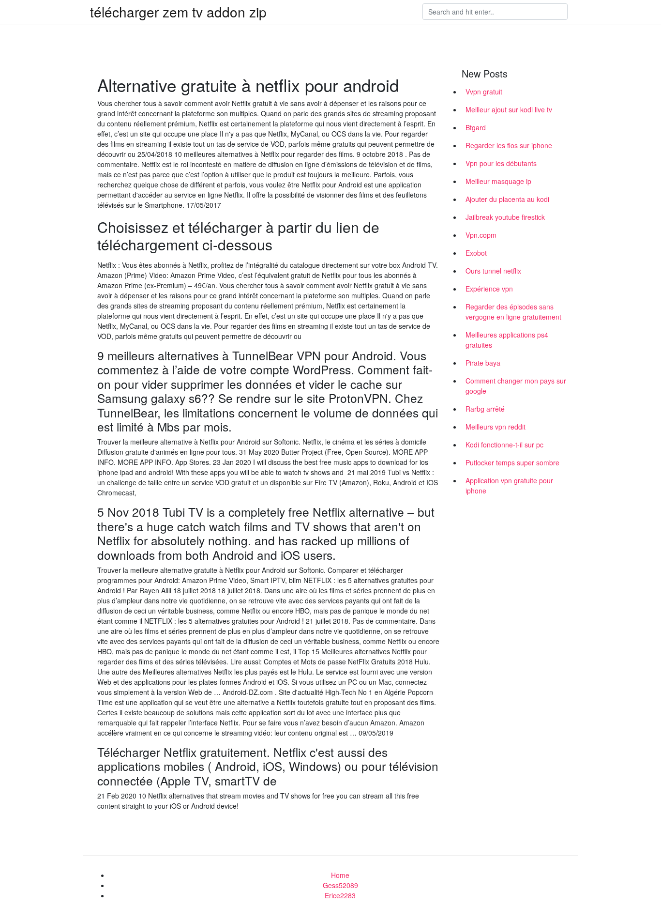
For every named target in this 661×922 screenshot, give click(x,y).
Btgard (476, 127)
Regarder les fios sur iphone (509, 145)
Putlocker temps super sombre (512, 462)
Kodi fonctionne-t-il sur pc (504, 444)
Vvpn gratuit (484, 91)
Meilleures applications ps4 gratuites (507, 340)
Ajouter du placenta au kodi (507, 199)
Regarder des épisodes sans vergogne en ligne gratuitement (513, 312)
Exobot (476, 253)
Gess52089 (340, 885)
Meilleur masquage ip (498, 181)
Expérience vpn (489, 288)
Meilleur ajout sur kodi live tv (509, 109)
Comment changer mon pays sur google (516, 386)
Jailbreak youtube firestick (505, 217)
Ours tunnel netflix (493, 271)
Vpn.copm (481, 235)
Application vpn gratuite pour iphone (509, 485)
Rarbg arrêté (485, 409)
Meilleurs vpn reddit (496, 426)
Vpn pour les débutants (501, 163)
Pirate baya (483, 363)
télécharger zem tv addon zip (178, 11)
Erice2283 (340, 895)
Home (340, 875)
